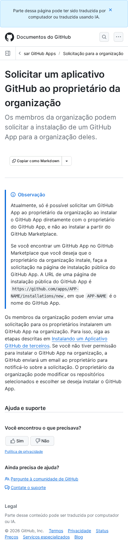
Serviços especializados (46, 536)
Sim (20, 440)
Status (102, 530)
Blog (78, 536)
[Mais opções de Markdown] (67, 161)
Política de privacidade (24, 451)
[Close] (111, 9)
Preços (11, 536)
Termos (56, 530)
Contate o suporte (28, 487)
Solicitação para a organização (93, 53)
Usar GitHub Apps (38, 53)
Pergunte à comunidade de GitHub (44, 478)
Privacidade (79, 530)
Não (45, 440)
